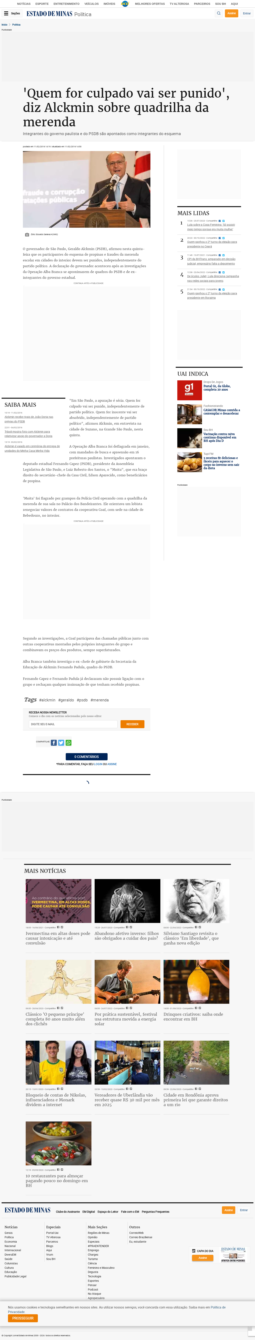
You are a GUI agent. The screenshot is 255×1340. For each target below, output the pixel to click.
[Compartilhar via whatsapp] (68, 743)
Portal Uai (52, 1233)
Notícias (23, 3)
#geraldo (66, 700)
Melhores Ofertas (150, 3)
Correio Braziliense (140, 1237)
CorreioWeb (136, 1233)
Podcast (93, 1289)
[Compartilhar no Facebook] (54, 743)
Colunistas (11, 1263)
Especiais (93, 1241)
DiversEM (10, 1254)
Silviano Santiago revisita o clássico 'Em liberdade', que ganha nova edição (191, 938)
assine (112, 764)
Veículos (91, 3)
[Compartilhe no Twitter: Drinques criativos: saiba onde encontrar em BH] (199, 1008)
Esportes (93, 1281)
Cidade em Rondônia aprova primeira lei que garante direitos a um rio (196, 1099)
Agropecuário (96, 1298)
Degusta (93, 1272)
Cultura (9, 1268)
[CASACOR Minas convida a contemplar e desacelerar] (189, 414)
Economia (11, 1241)
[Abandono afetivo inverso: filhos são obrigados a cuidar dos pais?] (127, 901)
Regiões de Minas (98, 1233)
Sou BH (220, 3)
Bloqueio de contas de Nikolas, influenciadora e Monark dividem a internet (56, 1099)
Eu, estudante (137, 1241)
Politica (16, 24)
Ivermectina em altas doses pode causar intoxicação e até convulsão (58, 938)
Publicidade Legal (15, 1276)
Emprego (93, 1250)
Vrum (49, 1254)
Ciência (92, 1263)
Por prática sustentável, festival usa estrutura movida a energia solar (126, 1019)
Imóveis (109, 3)
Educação (11, 1272)
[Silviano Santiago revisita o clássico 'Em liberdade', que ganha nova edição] (196, 901)
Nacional (10, 1246)
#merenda (99, 700)
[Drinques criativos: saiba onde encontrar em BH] (196, 982)
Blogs (49, 1246)
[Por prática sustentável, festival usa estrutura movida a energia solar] (127, 982)
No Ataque (94, 1293)
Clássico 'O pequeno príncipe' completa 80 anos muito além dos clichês (55, 1019)
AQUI (234, 3)
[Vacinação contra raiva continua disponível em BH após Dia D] (189, 438)
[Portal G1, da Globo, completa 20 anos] (189, 390)
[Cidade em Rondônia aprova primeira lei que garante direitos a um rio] (196, 1063)
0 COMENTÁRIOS (87, 757)
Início (4, 24)
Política (82, 14)
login (98, 764)
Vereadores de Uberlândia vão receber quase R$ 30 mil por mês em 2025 (127, 1099)
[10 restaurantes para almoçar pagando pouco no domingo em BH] (58, 1143)
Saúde (8, 1259)
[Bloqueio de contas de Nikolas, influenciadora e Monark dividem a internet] (58, 1063)
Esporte (42, 3)
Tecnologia (94, 1276)
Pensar (92, 1285)
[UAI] (125, 3)
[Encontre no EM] (219, 13)
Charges (93, 1254)
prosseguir (22, 1318)
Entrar (247, 13)
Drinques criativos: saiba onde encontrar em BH (193, 1017)
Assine (232, 13)
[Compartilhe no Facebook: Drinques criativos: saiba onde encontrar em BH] (195, 1008)
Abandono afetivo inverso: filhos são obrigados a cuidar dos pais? (127, 936)
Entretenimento (66, 3)
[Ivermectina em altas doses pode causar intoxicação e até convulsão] (58, 901)
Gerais (9, 1233)
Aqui (49, 1250)
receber (132, 724)
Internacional (13, 1250)
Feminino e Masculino (101, 1268)
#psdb (82, 700)
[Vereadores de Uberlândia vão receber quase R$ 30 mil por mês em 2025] (127, 1063)
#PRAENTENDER (98, 1246)
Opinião (92, 1237)
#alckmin (47, 700)
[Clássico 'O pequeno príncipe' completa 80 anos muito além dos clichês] (58, 982)
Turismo (93, 1259)
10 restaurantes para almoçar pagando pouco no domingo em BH (57, 1180)
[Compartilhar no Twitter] (61, 743)
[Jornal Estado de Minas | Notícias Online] (49, 14)
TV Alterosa (179, 3)
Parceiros (202, 3)
